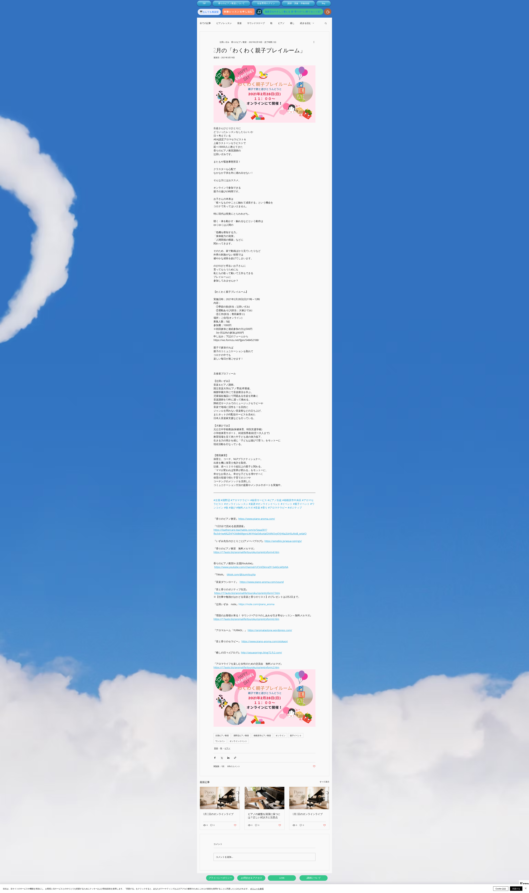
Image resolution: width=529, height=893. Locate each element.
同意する (516, 888)
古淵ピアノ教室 (222, 735)
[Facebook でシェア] (215, 757)
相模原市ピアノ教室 (262, 735)
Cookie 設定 (501, 888)
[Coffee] (327, 11)
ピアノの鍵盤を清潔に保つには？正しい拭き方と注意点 (264, 815)
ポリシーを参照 (257, 888)
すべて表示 (324, 781)
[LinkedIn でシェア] (228, 757)
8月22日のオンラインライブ (218, 813)
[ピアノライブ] (220, 798)
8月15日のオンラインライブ (308, 813)
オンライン (280, 735)
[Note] (259, 12)
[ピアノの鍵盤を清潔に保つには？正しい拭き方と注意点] (264, 798)
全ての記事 (205, 23)
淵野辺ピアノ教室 (241, 735)
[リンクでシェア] (235, 757)
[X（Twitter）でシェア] (221, 757)
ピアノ (281, 23)
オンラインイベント (238, 741)
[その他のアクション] (313, 42)
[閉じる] (525, 888)
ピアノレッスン (224, 23)
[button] (325, 23)
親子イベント (296, 735)
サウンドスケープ (256, 23)
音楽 (239, 23)
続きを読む (305, 23)
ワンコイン (220, 741)
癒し (292, 23)
